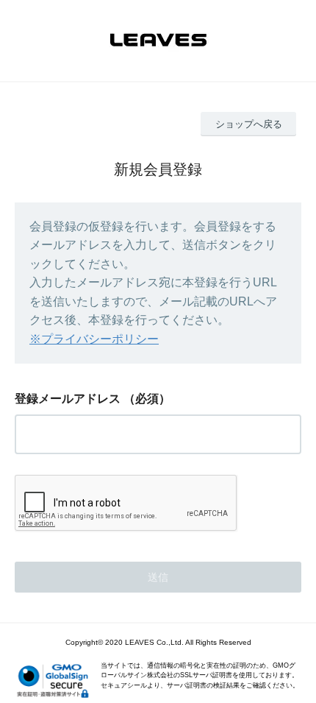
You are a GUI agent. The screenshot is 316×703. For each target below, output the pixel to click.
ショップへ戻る (248, 124)
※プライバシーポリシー (94, 339)
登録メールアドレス (68, 398)
